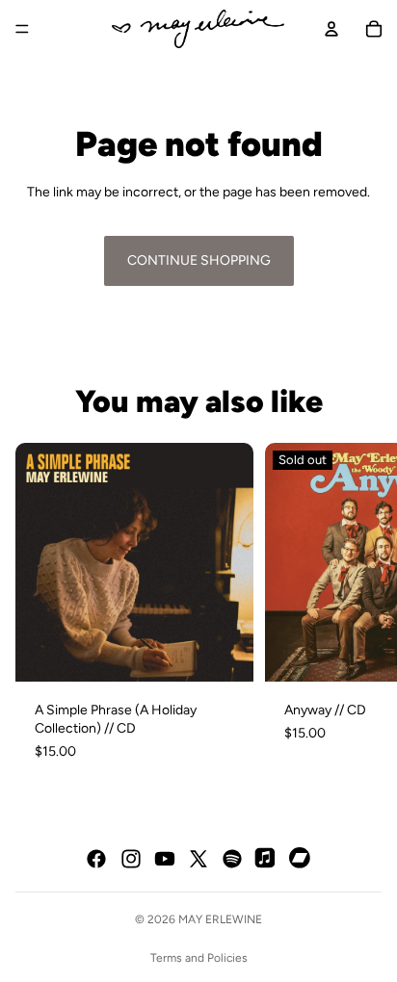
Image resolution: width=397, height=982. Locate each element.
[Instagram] (131, 858)
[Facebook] (96, 858)
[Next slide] (358, 611)
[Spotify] (232, 858)
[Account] (331, 29)
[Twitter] (198, 858)
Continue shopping (199, 260)
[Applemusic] (266, 858)
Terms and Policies (199, 958)
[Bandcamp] (300, 858)
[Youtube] (164, 858)
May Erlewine (220, 919)
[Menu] (22, 29)
